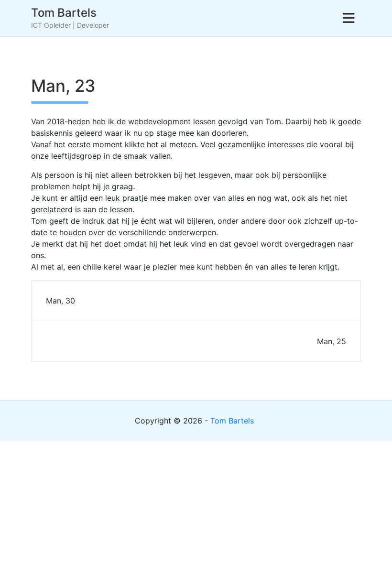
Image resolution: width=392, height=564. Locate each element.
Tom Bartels (64, 13)
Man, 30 (60, 300)
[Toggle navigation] (349, 18)
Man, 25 (331, 341)
